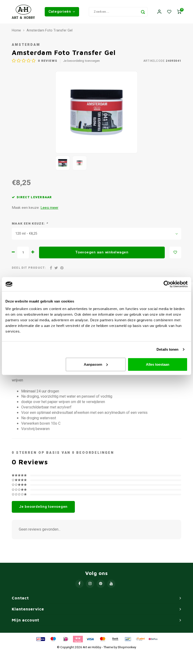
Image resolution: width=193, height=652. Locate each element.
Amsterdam (26, 44)
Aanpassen (93, 364)
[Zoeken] (143, 11)
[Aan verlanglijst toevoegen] (175, 252)
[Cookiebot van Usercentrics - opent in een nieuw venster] (167, 284)
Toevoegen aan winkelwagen (102, 252)
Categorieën (59, 11)
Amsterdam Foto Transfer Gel (49, 30)
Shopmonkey (127, 647)
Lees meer (49, 207)
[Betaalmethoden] (40, 639)
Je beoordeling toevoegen (81, 61)
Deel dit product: (29, 268)
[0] (179, 12)
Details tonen (167, 349)
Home (16, 30)
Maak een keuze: (30, 223)
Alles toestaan (157, 364)
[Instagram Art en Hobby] (90, 584)
